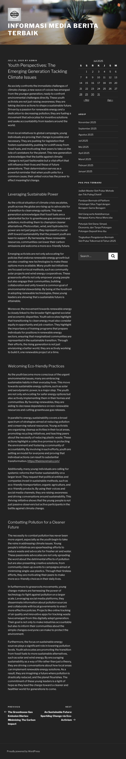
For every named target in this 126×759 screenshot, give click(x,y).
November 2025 (87, 122)
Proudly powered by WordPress (23, 751)
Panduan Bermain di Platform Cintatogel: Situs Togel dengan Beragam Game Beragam (94, 204)
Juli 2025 (83, 140)
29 (86, 94)
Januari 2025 (85, 171)
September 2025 (87, 128)
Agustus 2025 (85, 134)
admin (33, 60)
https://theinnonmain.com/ (43, 461)
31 (98, 94)
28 (80, 94)
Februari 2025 (85, 165)
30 (92, 94)
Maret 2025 (84, 159)
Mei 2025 (83, 146)
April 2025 (83, 153)
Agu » (110, 100)
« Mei (86, 100)
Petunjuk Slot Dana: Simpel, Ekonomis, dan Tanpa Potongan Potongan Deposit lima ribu (95, 227)
